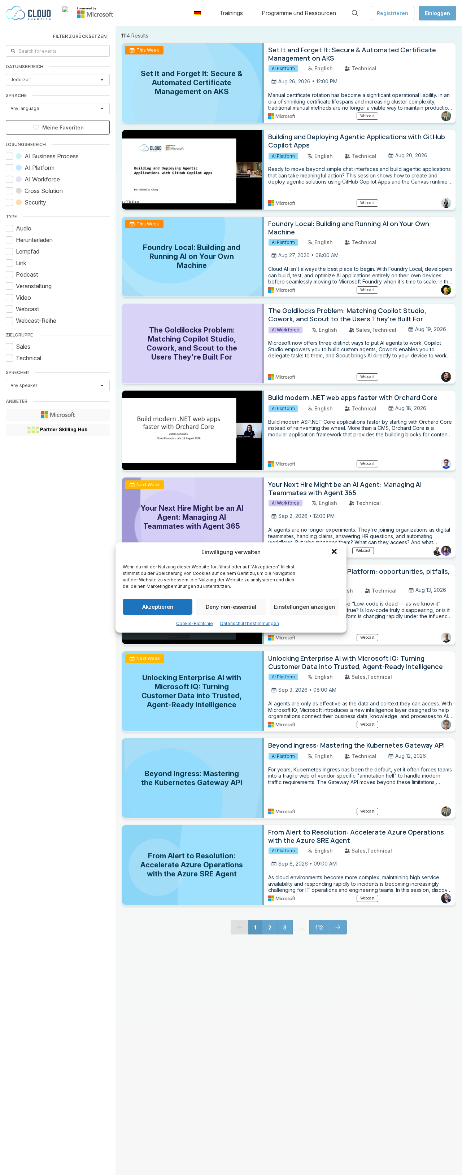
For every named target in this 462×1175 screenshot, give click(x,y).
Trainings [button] (231, 13)
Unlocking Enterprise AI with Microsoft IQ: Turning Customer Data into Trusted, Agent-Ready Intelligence (355, 662)
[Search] (355, 13)
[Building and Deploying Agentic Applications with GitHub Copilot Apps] (193, 170)
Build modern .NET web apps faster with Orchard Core (352, 397)
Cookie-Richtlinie (194, 623)
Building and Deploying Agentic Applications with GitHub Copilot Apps (356, 140)
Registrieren (392, 13)
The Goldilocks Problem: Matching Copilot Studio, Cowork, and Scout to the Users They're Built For (347, 314)
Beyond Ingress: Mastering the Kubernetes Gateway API (356, 745)
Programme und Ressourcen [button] (299, 13)
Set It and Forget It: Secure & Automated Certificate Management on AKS (352, 53)
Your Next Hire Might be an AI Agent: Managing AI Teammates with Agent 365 (345, 488)
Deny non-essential (231, 606)
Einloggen (437, 13)
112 (319, 927)
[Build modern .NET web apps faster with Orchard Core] (193, 430)
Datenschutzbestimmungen (249, 623)
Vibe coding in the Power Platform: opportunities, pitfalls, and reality (359, 575)
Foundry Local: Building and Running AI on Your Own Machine (348, 227)
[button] (335, 552)
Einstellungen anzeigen (304, 606)
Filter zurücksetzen (79, 36)
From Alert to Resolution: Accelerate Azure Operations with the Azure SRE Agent (356, 836)
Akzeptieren (157, 606)
